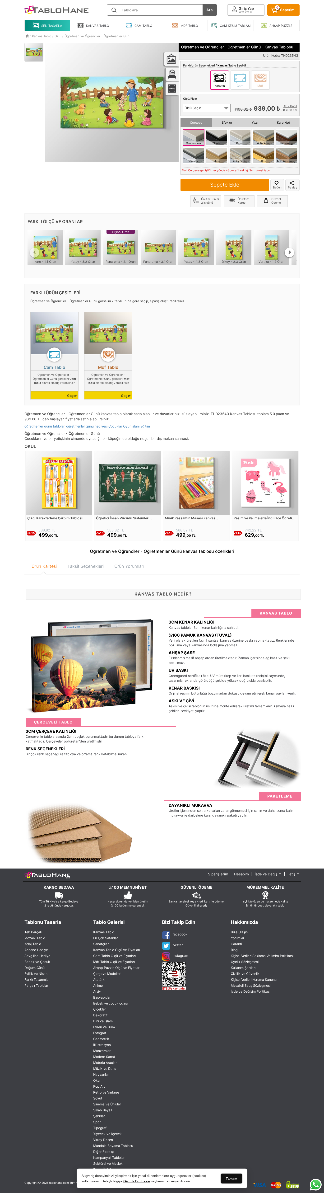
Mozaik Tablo (34, 938)
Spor (97, 1122)
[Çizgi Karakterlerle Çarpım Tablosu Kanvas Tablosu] (59, 482)
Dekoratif (100, 1015)
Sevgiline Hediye (37, 956)
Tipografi (100, 1128)
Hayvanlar (101, 1074)
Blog (234, 950)
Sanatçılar (101, 944)
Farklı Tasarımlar (37, 979)
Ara (209, 10)
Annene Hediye (36, 950)
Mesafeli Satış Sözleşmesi (250, 985)
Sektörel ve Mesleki (108, 1163)
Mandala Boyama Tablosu (113, 1146)
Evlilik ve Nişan (35, 974)
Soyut (97, 1098)
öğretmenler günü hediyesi (86, 426)
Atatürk (99, 979)
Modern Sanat (104, 1057)
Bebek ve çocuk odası (110, 1003)
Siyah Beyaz (102, 1110)
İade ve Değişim (268, 874)
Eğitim (145, 426)
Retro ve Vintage (106, 1092)
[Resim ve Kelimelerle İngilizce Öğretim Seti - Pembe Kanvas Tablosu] (265, 482)
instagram (180, 955)
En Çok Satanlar (105, 938)
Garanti (236, 944)
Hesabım (241, 874)
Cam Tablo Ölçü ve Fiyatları (114, 956)
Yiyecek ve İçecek (107, 1134)
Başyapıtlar (102, 997)
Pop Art (99, 1086)
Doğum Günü (34, 968)
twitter (178, 945)
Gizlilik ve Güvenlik (245, 974)
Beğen (277, 187)
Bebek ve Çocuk (37, 962)
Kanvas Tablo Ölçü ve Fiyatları (116, 950)
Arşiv (97, 991)
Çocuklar (115, 426)
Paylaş (292, 187)
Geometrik (101, 1039)
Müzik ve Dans (104, 1068)
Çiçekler (99, 1009)
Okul (96, 1080)
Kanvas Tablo (103, 932)
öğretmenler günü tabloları (44, 426)
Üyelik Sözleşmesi (245, 962)
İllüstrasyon (102, 1045)
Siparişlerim (218, 874)
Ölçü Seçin (193, 108)
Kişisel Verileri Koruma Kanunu (254, 979)
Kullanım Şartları (243, 968)
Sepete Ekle (224, 185)
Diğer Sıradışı (103, 1152)
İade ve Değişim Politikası (250, 991)
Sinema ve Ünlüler (107, 1104)
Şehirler (99, 1116)
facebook (180, 934)
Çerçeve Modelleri (107, 974)
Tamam (231, 1178)
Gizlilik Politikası (136, 1181)
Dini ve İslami (103, 1021)
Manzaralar (102, 1051)
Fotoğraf (99, 1033)
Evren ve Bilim (104, 1027)
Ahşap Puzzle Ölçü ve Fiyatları (116, 968)
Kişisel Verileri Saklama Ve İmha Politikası (262, 956)
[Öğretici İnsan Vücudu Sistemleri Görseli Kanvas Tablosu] (127, 482)
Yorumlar (237, 938)
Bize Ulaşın (239, 932)
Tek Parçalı (33, 932)
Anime (98, 985)
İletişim (293, 874)
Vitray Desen (103, 1140)
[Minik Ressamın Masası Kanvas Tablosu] (196, 482)
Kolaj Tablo (32, 944)
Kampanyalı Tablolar (109, 1157)
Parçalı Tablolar (36, 985)
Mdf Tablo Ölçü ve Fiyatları (114, 962)
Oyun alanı (131, 426)
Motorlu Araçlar (105, 1063)
